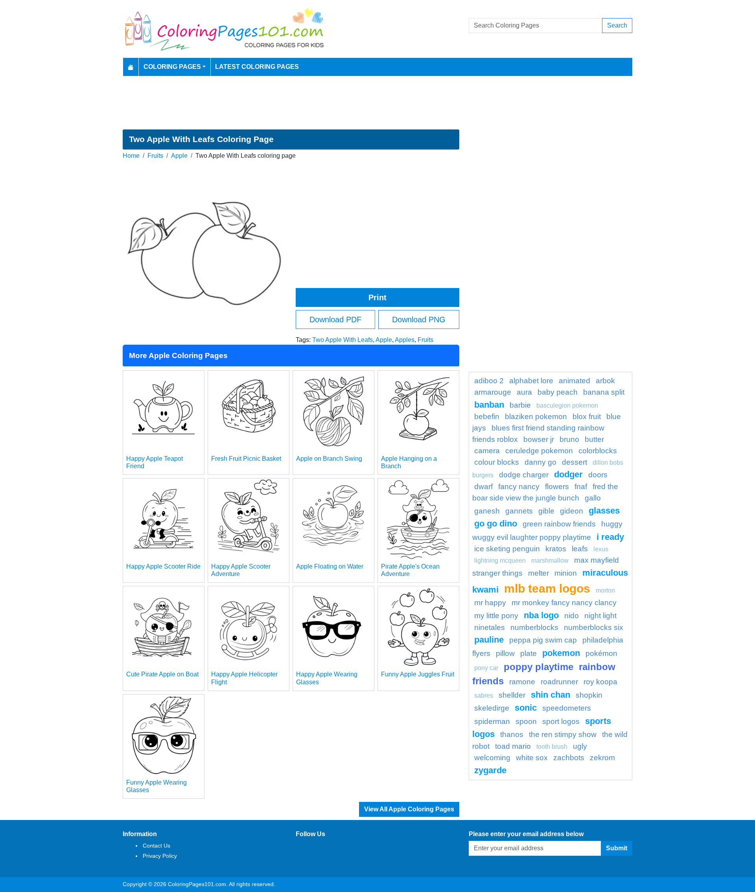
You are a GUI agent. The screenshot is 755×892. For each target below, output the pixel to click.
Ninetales (489, 627)
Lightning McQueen (500, 560)
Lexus (600, 549)
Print (377, 297)
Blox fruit (587, 416)
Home (131, 155)
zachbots (568, 757)
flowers (557, 486)
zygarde (490, 770)
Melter (538, 573)
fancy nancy (519, 486)
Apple (179, 155)
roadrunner (559, 682)
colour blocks (496, 462)
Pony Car (486, 668)
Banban (489, 405)
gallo (593, 498)
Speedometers (566, 708)
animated (574, 381)
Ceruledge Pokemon (539, 451)
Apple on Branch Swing (329, 458)
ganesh (487, 511)
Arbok (605, 381)
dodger (568, 474)
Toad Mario (513, 746)
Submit (616, 848)
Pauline (489, 640)
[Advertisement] (377, 102)
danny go (540, 462)
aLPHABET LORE (531, 381)
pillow (505, 653)
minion (565, 573)
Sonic (526, 708)
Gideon (571, 511)
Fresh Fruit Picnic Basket (246, 458)
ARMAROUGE (492, 392)
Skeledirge (491, 708)
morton (605, 590)
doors (598, 475)
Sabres (483, 695)
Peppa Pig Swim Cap (543, 640)
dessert (574, 462)
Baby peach (558, 392)
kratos (555, 549)
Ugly (580, 746)
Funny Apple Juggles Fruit (417, 674)
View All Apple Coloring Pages (409, 809)
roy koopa (600, 682)
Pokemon (561, 653)
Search (617, 25)
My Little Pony (496, 615)
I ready (610, 537)
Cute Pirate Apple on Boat (162, 674)
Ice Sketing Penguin (507, 549)
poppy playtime (538, 666)
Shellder (512, 695)
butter (594, 439)
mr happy (490, 602)
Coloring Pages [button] (172, 66)
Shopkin (589, 695)
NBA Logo (541, 615)
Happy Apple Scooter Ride (163, 566)
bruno (569, 439)
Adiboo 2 (489, 381)
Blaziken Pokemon (536, 416)
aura (524, 392)
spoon (526, 721)
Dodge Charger (524, 475)
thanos (511, 734)
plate (528, 653)
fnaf (581, 486)
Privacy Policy (160, 856)
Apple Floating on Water (329, 566)
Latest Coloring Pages (257, 66)
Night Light (600, 615)
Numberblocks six (593, 627)
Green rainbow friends (559, 524)
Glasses (604, 510)
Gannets (519, 511)
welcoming (492, 757)
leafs (580, 549)
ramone (522, 682)
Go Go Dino (495, 523)
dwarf (483, 486)
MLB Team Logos (547, 588)
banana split (603, 392)
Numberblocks (534, 627)
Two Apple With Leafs (342, 339)
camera (487, 451)
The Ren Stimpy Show (563, 734)
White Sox (532, 757)
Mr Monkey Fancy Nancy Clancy (564, 602)
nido (571, 615)
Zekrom (602, 757)
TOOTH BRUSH (551, 746)
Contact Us (156, 845)
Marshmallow (550, 560)
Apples (404, 339)
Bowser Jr (538, 439)
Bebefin (486, 416)
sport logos (561, 721)
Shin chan (550, 695)
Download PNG (419, 319)
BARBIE (520, 405)
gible (546, 511)
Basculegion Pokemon (567, 405)
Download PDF (335, 319)
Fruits (155, 155)
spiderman (492, 721)
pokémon (601, 653)
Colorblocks (597, 451)
